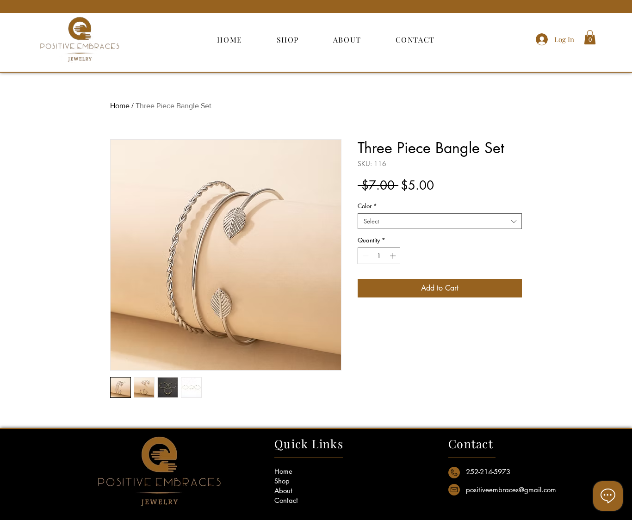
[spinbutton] (379, 256)
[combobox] (440, 221)
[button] (590, 37)
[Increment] (393, 256)
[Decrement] (364, 256)
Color (367, 206)
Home (120, 106)
